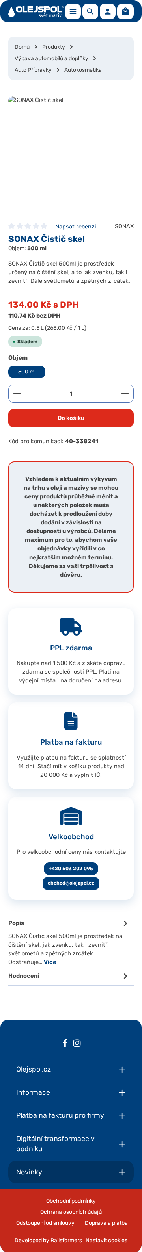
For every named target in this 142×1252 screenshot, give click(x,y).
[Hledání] (90, 11)
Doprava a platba (106, 1223)
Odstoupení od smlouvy (45, 1223)
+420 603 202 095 (71, 868)
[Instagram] (77, 1044)
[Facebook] (65, 1044)
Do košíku (71, 418)
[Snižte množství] (16, 394)
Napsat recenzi (75, 226)
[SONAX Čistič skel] (70, 155)
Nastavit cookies (106, 1240)
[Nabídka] (73, 11)
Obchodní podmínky (71, 1201)
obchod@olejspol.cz (71, 883)
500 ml (27, 371)
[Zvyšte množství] (125, 394)
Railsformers (66, 1240)
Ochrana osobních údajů (71, 1212)
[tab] (69, 942)
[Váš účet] (108, 11)
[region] (71, 155)
